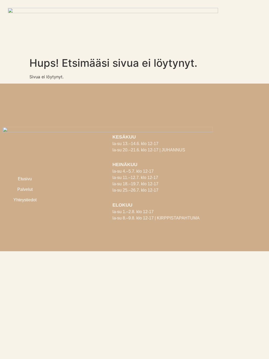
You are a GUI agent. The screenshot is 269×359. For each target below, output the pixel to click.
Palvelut (25, 189)
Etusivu (25, 179)
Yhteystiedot (25, 200)
